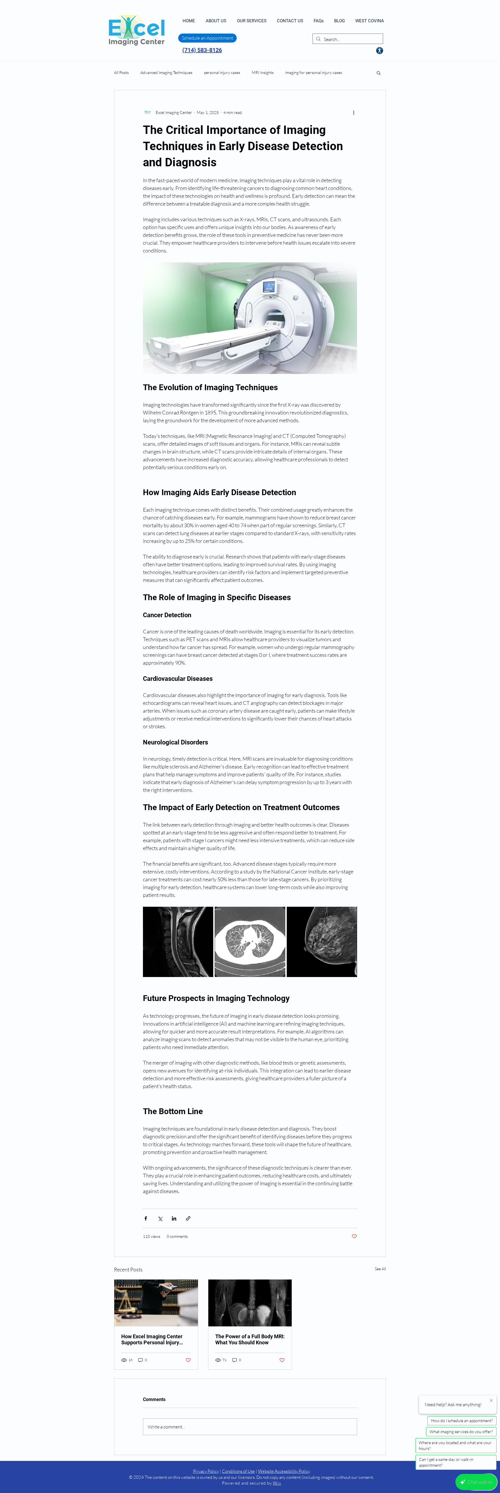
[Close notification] (491, 1400)
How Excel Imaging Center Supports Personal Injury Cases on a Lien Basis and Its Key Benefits (155, 1339)
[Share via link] (188, 1218)
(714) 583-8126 (202, 50)
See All (380, 1268)
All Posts (121, 72)
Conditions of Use (238, 1471)
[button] (378, 72)
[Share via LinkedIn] (174, 1218)
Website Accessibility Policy (284, 1471)
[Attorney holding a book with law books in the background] (156, 1303)
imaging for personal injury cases (313, 72)
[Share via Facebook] (145, 1218)
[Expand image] (178, 942)
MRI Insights (263, 72)
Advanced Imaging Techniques (166, 72)
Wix (277, 1483)
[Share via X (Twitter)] (160, 1218)
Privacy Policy (206, 1471)
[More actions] (353, 112)
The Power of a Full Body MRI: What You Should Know (250, 1339)
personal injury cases (222, 72)
